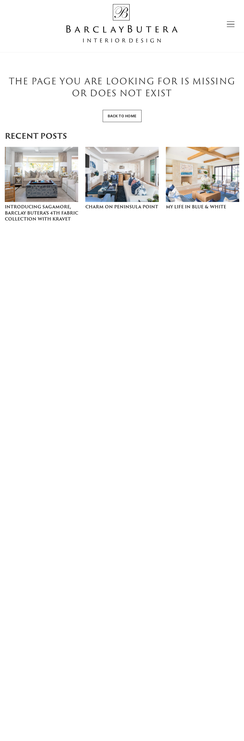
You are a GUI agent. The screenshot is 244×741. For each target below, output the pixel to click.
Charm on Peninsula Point (121, 207)
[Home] (122, 24)
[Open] (230, 24)
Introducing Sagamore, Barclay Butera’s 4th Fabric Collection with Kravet (41, 213)
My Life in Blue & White (196, 207)
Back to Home (122, 116)
